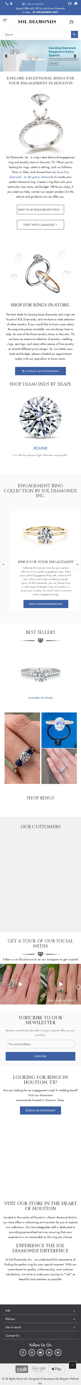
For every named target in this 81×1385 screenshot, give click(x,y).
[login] (70, 3)
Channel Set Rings (40, 698)
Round (40, 448)
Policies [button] (10, 1319)
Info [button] (8, 1310)
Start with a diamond (38, 225)
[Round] (40, 417)
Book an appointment (35, 4)
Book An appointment (41, 1110)
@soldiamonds (27, 959)
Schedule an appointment (42, 371)
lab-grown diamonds (41, 177)
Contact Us (12, 1335)
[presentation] (4, 564)
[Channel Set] (40, 669)
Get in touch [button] (13, 1327)
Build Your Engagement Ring (39, 209)
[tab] (40, 1311)
